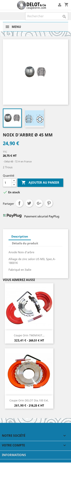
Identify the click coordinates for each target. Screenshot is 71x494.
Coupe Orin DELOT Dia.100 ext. (29, 400)
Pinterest (49, 203)
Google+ (39, 203)
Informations (14, 455)
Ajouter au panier (40, 182)
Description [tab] (19, 236)
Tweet (29, 203)
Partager (19, 203)
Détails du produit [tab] (25, 243)
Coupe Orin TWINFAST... (29, 335)
